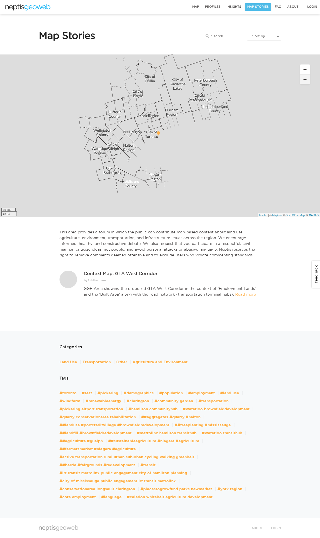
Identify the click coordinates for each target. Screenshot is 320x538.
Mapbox (277, 215)
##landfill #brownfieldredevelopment (96, 433)
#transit (148, 465)
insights (233, 6)
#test (87, 393)
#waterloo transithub (222, 433)
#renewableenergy (103, 401)
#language (111, 497)
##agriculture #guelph (81, 441)
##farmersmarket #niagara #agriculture (98, 449)
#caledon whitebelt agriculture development (169, 497)
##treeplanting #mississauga (203, 425)
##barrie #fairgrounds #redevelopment (97, 465)
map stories (258, 6)
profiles (212, 6)
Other (121, 362)
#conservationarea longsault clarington (97, 489)
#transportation (213, 401)
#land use (229, 393)
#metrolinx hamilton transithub (166, 433)
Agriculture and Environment (160, 362)
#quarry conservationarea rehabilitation (98, 417)
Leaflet (263, 215)
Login (312, 6)
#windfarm (70, 401)
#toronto (68, 393)
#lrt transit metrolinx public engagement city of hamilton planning (123, 473)
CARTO (314, 215)
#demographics (139, 393)
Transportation (96, 362)
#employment (201, 393)
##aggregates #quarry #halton (170, 417)
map (27, 6)
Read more (245, 294)
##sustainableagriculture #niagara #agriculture (153, 441)
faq (278, 6)
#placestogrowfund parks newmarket (176, 489)
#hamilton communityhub (153, 409)
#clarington (138, 401)
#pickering (108, 393)
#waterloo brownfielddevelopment (216, 409)
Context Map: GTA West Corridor (121, 274)
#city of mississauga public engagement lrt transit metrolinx (118, 481)
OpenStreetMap (295, 215)
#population (171, 393)
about (292, 6)
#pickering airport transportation (91, 409)
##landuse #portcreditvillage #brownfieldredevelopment (114, 425)
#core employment (78, 497)
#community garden (173, 401)
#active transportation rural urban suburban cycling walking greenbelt (127, 457)
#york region (230, 489)
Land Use (68, 362)
